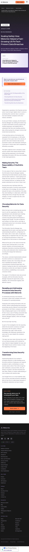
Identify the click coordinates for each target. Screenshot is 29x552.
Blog (2, 504)
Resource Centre (9, 8)
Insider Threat (4, 466)
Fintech (2, 476)
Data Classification (5, 470)
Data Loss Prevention (5, 458)
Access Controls (4, 460)
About (2, 488)
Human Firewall (4, 464)
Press (2, 512)
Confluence (17, 520)
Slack (2, 518)
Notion (2, 530)
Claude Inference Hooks (6, 450)
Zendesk (3, 526)
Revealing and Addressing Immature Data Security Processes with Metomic (14, 100)
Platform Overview (5, 448)
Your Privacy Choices (10, 548)
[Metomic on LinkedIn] (2, 439)
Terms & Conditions (4, 541)
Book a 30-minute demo (14, 84)
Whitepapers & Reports (6, 510)
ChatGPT (3, 528)
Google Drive (4, 520)
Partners (3, 492)
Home (2, 8)
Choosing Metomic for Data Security (13, 96)
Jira (1, 522)
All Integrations (18, 530)
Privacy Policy (13, 541)
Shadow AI (3, 454)
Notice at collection (7, 550)
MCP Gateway (4, 452)
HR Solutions (3, 480)
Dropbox (17, 522)
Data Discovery (4, 456)
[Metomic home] (4, 2)
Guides (2, 508)
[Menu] (27, 1)
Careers (2, 494)
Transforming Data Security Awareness (14, 103)
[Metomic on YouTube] (8, 439)
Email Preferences (20, 541)
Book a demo (20, 2)
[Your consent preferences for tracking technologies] (2, 549)
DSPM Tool (3, 462)
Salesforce (17, 528)
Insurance (3, 478)
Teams (2, 524)
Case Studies (18, 8)
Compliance (3, 468)
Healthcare (3, 482)
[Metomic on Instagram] (11, 439)
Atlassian (17, 524)
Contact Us (3, 496)
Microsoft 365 (18, 518)
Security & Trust (4, 490)
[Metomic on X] (5, 439)
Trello (16, 526)
